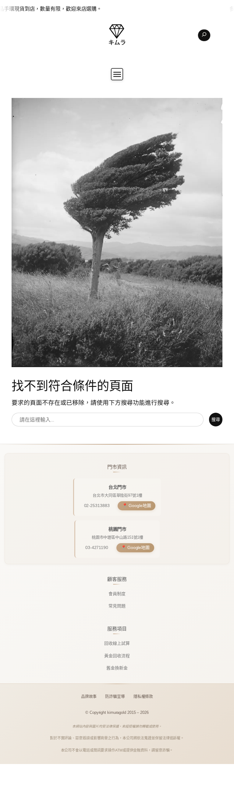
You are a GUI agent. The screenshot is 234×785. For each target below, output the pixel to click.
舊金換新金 (117, 667)
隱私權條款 (143, 696)
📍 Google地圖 (136, 505)
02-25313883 (97, 505)
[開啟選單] (117, 74)
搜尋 (215, 419)
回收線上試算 (116, 643)
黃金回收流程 (116, 655)
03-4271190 (96, 547)
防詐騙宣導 (115, 696)
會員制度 (117, 593)
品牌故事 (89, 696)
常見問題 (117, 605)
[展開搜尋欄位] (204, 35)
